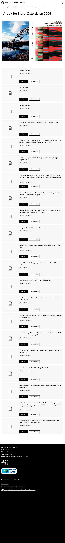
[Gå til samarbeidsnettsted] (32, 463)
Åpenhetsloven (5, 484)
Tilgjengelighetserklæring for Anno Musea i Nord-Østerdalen (18, 490)
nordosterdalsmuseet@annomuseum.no (17, 456)
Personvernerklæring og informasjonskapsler (13, 487)
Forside (5, 7)
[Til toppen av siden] (62, 539)
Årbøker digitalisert (20, 7)
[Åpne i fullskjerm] (60, 22)
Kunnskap (10, 7)
